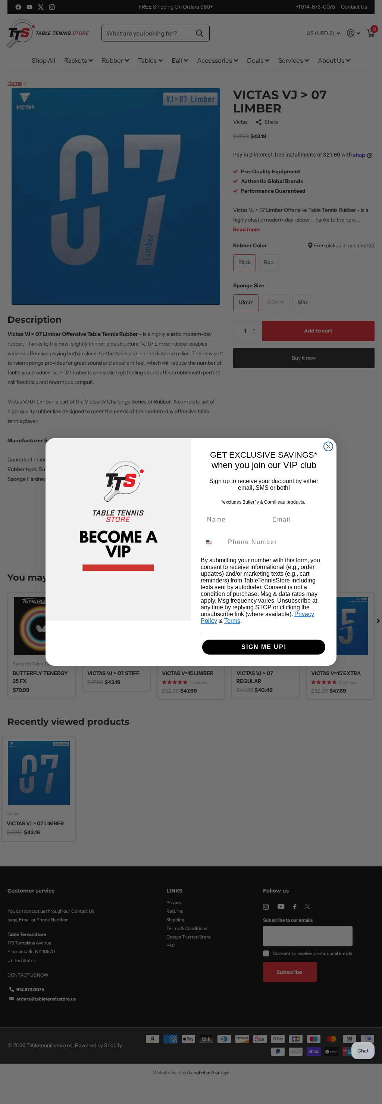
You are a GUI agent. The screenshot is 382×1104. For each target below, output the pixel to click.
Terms (232, 621)
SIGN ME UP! (263, 647)
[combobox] (212, 542)
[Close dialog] (328, 446)
